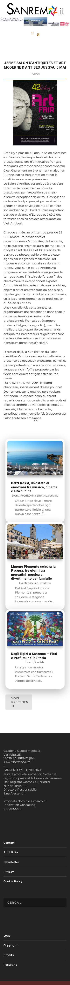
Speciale (53, 495)
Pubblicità (11, 852)
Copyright (11, 945)
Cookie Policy (13, 881)
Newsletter (11, 862)
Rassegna (10, 964)
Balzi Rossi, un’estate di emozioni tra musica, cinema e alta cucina (34, 487)
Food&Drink (28, 495)
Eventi (35, 74)
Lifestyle (42, 495)
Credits (9, 955)
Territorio (45, 583)
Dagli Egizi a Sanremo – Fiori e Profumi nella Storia (34, 656)
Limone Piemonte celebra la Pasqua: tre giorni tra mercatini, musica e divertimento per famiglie (33, 573)
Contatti (9, 842)
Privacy (9, 871)
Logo (7, 935)
